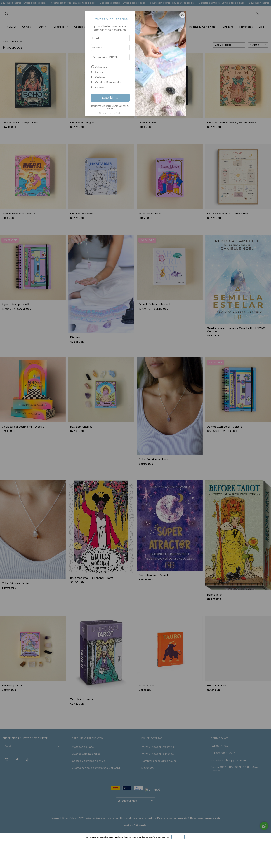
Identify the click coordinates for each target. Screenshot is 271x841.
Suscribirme (110, 98)
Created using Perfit (110, 113)
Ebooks (99, 87)
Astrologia (101, 67)
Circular (100, 72)
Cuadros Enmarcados (108, 82)
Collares (100, 77)
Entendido (178, 837)
